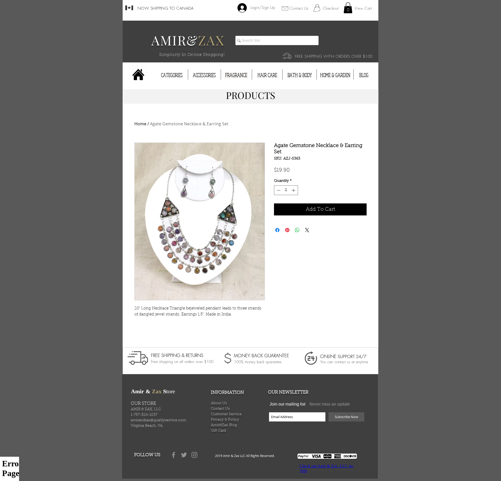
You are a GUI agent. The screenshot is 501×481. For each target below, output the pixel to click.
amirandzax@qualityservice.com (158, 420)
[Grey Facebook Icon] (173, 455)
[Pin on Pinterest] (287, 230)
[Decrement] (278, 190)
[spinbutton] (286, 190)
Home (140, 124)
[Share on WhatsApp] (297, 230)
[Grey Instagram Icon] (194, 455)
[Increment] (294, 190)
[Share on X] (307, 230)
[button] (348, 7)
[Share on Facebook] (277, 230)
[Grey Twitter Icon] (184, 455)
